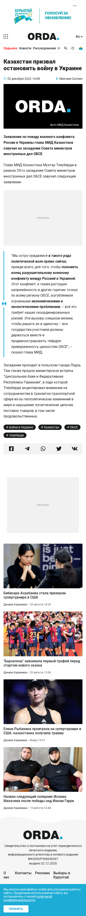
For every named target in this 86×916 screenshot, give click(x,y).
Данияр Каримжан (15, 604)
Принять (16, 909)
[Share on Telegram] (27, 448)
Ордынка (10, 48)
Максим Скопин (70, 78)
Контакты (23, 873)
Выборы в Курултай (61, 875)
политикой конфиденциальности (28, 898)
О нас (6, 875)
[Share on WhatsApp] (43, 448)
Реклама (42, 873)
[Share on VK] (74, 448)
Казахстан (51, 427)
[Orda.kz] (42, 842)
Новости (25, 48)
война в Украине (21, 427)
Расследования (44, 48)
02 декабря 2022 (19, 78)
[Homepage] (43, 36)
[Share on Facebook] (11, 448)
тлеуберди (16, 435)
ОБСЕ (74, 427)
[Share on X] (59, 448)
